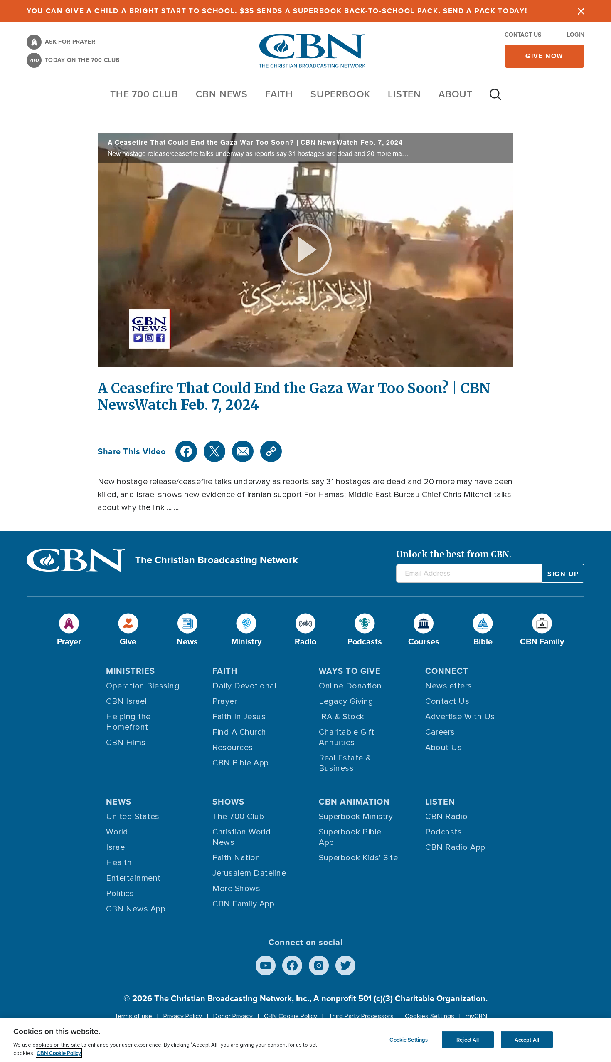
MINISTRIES (130, 671)
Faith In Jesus (239, 717)
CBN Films (126, 743)
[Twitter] (214, 451)
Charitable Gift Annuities (346, 737)
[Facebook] (186, 451)
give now (544, 56)
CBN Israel (126, 701)
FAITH (279, 94)
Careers (440, 732)
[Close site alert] (581, 11)
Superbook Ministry (356, 817)
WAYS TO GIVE (350, 671)
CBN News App (135, 909)
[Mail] (243, 451)
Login (575, 34)
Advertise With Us (460, 717)
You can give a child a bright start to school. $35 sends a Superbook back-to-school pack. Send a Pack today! (277, 11)
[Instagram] (319, 965)
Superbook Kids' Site (358, 858)
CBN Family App (243, 904)
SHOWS (228, 801)
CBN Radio (446, 817)
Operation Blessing (143, 686)
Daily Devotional (244, 686)
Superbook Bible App (350, 837)
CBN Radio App (455, 847)
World (117, 832)
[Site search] (495, 99)
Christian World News (241, 837)
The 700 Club (144, 94)
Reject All (467, 1039)
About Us (443, 748)
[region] (305, 1040)
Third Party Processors (361, 1016)
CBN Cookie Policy (290, 1016)
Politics (120, 894)
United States (133, 817)
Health (119, 863)
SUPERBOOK (340, 94)
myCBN (476, 1016)
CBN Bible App (240, 763)
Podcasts (443, 832)
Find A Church (239, 732)
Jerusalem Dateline (249, 873)
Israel (116, 847)
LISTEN (404, 94)
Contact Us (523, 34)
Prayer (224, 701)
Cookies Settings (429, 1016)
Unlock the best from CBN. (453, 554)
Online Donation (350, 686)
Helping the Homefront (128, 722)
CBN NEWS (222, 94)
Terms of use (133, 1016)
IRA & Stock (342, 717)
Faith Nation (236, 858)
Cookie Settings (408, 1039)
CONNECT (446, 671)
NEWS (118, 801)
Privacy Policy (182, 1016)
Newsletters (448, 686)
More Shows (236, 889)
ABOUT (456, 94)
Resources (232, 748)
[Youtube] (266, 965)
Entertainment (133, 878)
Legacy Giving (346, 701)
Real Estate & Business (345, 763)
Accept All (527, 1039)
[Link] (271, 451)
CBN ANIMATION (354, 801)
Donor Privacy (233, 1016)
